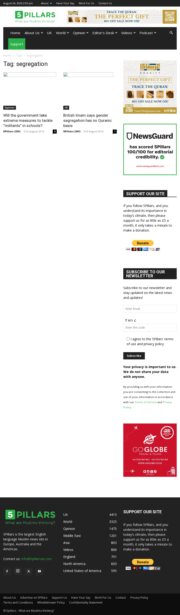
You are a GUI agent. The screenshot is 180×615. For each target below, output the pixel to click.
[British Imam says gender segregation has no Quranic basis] (90, 91)
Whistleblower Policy (51, 602)
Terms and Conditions (18, 602)
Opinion (79, 32)
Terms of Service (146, 402)
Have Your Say (65, 3)
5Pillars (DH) (11, 131)
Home (15, 32)
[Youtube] (173, 3)
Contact (121, 598)
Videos (126, 32)
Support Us (59, 598)
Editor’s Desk (103, 32)
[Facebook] (150, 3)
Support (16, 44)
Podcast (146, 32)
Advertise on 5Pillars (33, 598)
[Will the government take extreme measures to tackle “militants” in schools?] (30, 91)
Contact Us (105, 3)
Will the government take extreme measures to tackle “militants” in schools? (27, 120)
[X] (165, 3)
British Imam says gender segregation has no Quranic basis (87, 120)
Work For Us (86, 3)
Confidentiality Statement (85, 602)
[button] (171, 33)
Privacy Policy (139, 598)
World (61, 32)
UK (49, 32)
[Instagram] (157, 3)
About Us (32, 32)
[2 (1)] (150, 112)
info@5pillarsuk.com (36, 559)
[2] (122, 17)
